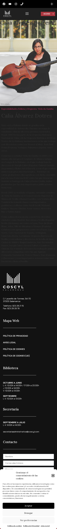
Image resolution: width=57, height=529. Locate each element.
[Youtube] (10, 4)
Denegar (28, 513)
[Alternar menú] (52, 4)
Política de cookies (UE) (16, 355)
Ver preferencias (28, 520)
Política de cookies (14, 526)
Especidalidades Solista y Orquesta (19, 108)
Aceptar (28, 505)
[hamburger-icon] (27, 14)
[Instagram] (16, 4)
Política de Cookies (14, 349)
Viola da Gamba (45, 108)
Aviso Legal (45, 526)
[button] (53, 475)
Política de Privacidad (31, 526)
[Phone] (22, 4)
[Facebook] (4, 4)
